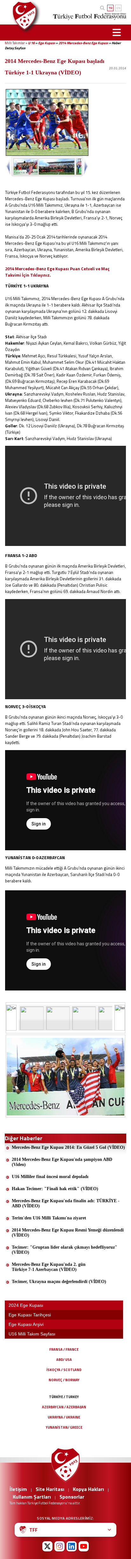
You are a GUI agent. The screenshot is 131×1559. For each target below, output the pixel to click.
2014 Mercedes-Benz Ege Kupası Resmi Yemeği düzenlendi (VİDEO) (68, 1233)
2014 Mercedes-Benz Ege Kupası (83, 42)
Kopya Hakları (88, 1489)
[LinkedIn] (71, 1546)
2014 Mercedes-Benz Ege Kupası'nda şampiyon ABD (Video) (62, 1162)
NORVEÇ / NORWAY (64, 1380)
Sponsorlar (71, 1496)
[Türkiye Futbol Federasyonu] (23, 16)
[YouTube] (84, 1546)
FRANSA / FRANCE (64, 1349)
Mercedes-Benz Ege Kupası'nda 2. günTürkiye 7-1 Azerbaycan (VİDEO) (49, 1267)
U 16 (31, 42)
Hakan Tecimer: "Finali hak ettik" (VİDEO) (55, 1188)
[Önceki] (11, 1018)
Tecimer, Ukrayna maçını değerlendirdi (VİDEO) (59, 1281)
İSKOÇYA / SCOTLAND (63, 1369)
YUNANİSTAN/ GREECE (64, 1427)
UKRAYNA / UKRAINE (64, 1417)
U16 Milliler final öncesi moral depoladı (50, 1176)
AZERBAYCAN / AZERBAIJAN (64, 1407)
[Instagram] (59, 1546)
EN (118, 8)
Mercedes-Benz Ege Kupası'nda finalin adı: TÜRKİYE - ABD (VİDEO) (66, 1203)
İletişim (18, 1489)
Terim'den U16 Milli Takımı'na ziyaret (49, 1218)
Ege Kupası (46, 42)
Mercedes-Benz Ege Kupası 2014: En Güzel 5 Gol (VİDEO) (68, 1147)
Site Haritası (50, 1489)
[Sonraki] (119, 1018)
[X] (47, 1546)
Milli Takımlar (15, 42)
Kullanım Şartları (32, 1496)
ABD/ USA (64, 1359)
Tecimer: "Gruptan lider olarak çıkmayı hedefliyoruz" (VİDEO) (64, 1250)
